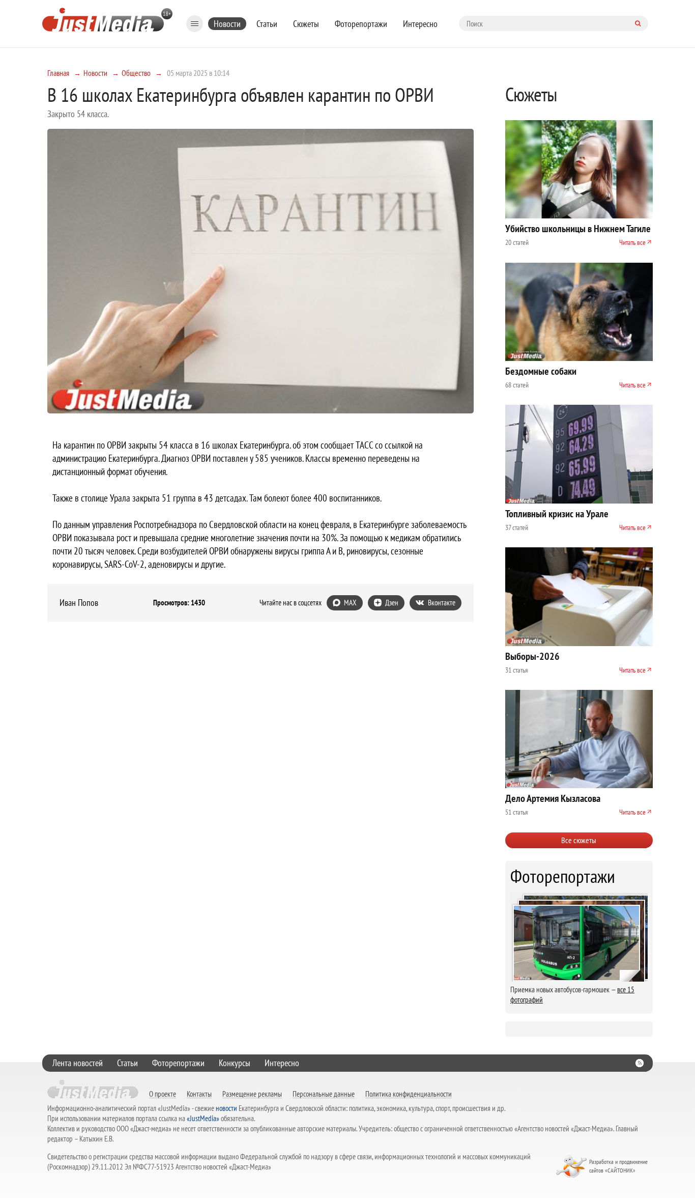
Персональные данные (324, 1093)
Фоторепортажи (361, 24)
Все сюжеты (578, 840)
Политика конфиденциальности (408, 1093)
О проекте (162, 1093)
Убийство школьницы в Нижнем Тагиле (578, 229)
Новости (227, 24)
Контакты (199, 1093)
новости (226, 1108)
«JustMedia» (203, 1118)
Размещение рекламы (252, 1093)
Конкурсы (234, 1063)
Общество (136, 73)
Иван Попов (79, 602)
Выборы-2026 (532, 656)
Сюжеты (306, 24)
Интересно (420, 24)
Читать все (632, 242)
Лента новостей (77, 1063)
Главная (58, 73)
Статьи (266, 24)
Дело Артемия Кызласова (552, 798)
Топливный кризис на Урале (557, 514)
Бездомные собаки (540, 371)
